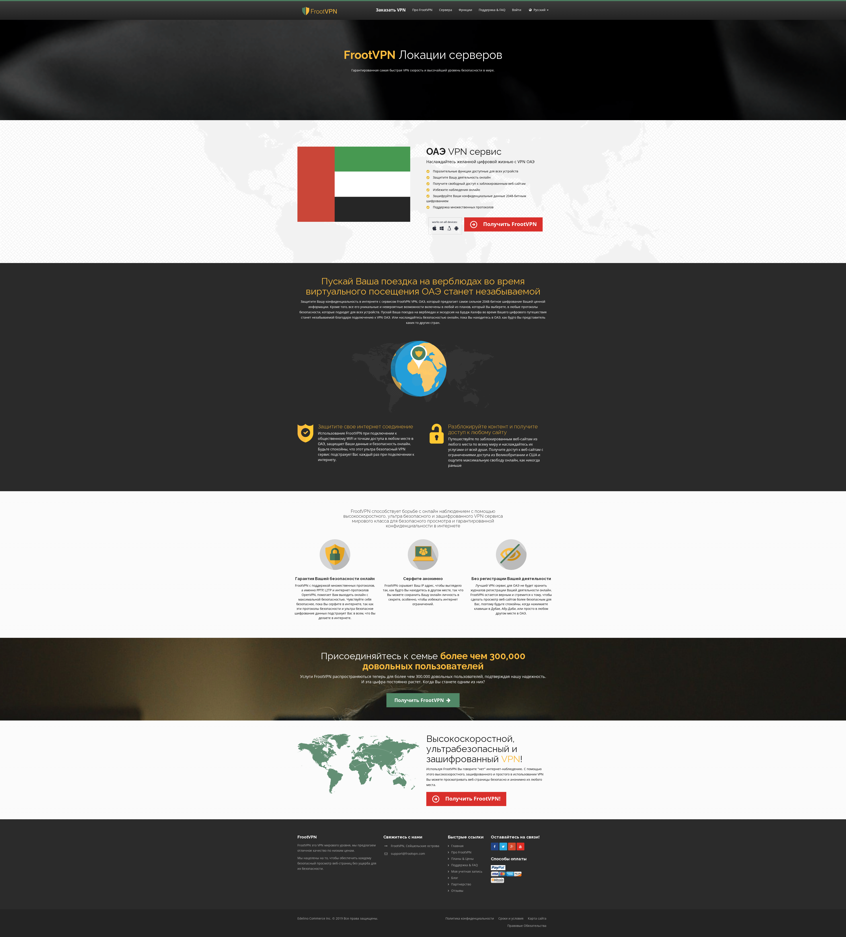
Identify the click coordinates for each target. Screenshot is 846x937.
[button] (538, 9)
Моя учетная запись (466, 871)
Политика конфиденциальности (469, 918)
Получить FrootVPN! (472, 798)
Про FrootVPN (422, 10)
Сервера (445, 10)
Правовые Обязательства (526, 926)
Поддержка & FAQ (492, 10)
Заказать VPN (391, 10)
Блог (454, 878)
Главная (457, 846)
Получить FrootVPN (509, 224)
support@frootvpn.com (408, 853)
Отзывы (457, 890)
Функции (465, 10)
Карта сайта (537, 918)
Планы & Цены (462, 859)
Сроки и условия (510, 918)
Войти (516, 10)
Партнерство (461, 884)
